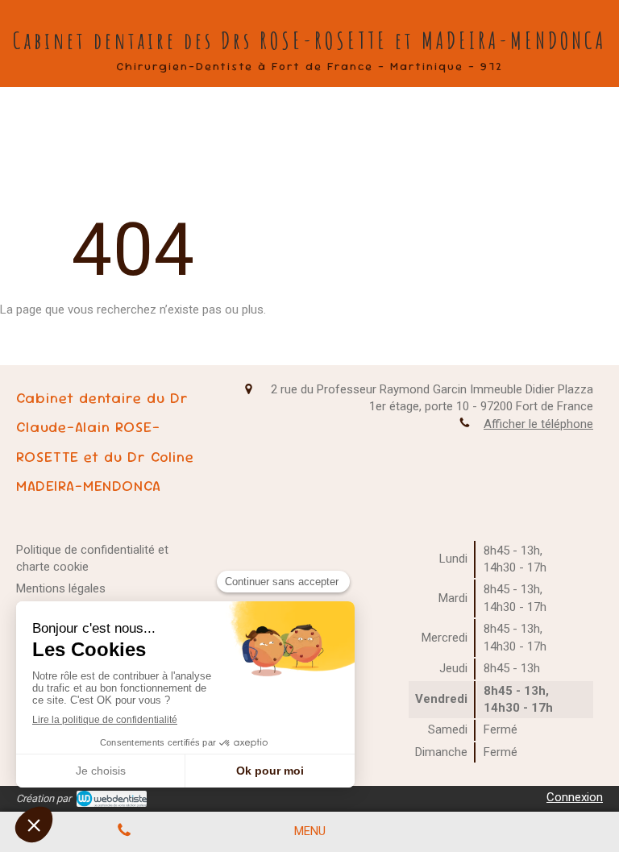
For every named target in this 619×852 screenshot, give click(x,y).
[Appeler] (123, 831)
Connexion (574, 797)
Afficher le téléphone (538, 424)
